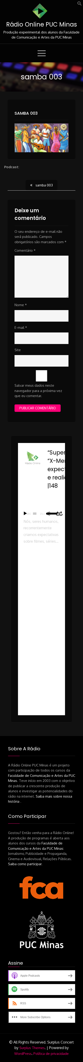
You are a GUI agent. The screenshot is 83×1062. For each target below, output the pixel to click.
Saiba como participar (25, 864)
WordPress (23, 1053)
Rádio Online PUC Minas (41, 24)
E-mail (21, 327)
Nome (21, 305)
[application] (41, 513)
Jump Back (57, 513)
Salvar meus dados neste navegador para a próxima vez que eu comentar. (38, 390)
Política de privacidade (51, 1053)
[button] (79, 4)
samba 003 (26, 113)
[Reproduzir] (25, 513)
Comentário (25, 250)
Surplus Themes (32, 1048)
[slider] (34, 513)
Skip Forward (61, 513)
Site (18, 350)
